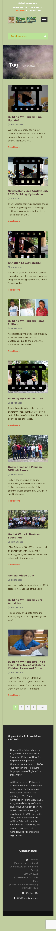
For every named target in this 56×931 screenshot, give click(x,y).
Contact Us (35, 10)
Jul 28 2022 (16, 267)
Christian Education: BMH (25, 262)
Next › (42, 707)
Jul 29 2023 (16, 199)
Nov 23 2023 (17, 125)
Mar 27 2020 (17, 542)
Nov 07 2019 (17, 608)
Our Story (36, 7)
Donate (20, 10)
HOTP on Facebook (27, 898)
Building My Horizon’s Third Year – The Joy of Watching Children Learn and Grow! (26, 665)
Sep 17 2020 (16, 329)
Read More (14, 147)
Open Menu (44, 19)
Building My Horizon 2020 (25, 398)
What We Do (20, 7)
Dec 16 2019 (16, 580)
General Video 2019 (21, 575)
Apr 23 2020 (17, 475)
